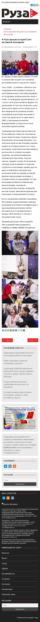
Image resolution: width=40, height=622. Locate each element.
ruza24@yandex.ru (11, 453)
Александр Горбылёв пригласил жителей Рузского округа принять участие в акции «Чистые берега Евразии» (19, 372)
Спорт (4, 563)
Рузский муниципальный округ (15, 2)
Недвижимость (8, 574)
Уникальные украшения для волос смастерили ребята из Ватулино (19, 354)
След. (31, 340)
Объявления (7, 589)
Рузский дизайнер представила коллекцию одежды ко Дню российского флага (17, 395)
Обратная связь (8, 594)
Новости (5, 553)
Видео (4, 558)
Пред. (9, 340)
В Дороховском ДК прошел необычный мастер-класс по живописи (16, 384)
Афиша (5, 568)
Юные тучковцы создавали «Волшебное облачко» (15, 362)
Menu (7, 22)
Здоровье (6, 579)
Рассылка (6, 584)
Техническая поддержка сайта (27, 617)
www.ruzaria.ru (10, 509)
